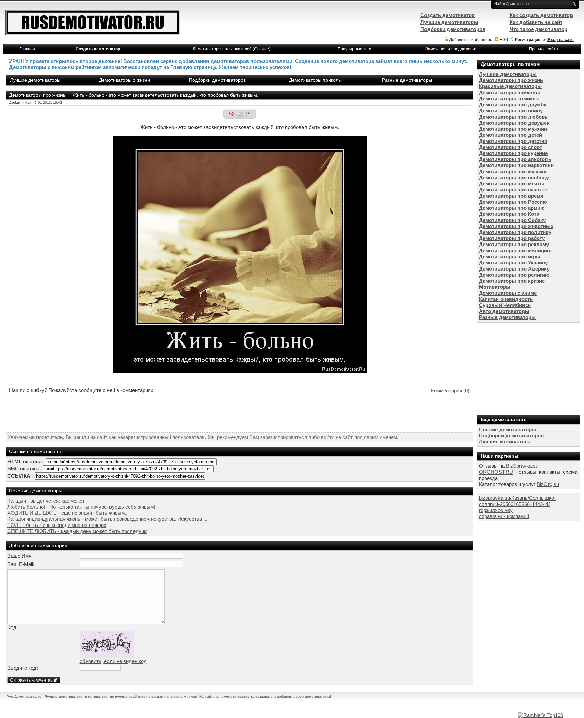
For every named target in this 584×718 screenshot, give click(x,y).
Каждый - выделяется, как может (46, 501)
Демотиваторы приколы (315, 80)
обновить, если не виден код (113, 661)
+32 (239, 113)
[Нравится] (248, 114)
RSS (504, 39)
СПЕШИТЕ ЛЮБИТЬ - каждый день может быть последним (77, 531)
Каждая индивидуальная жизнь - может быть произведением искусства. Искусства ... (107, 519)
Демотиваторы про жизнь (37, 95)
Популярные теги (354, 49)
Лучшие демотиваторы (35, 80)
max (28, 102)
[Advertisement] (240, 414)
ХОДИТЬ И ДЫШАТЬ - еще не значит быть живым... (68, 513)
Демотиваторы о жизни (124, 80)
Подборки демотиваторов (217, 80)
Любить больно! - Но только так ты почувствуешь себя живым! (81, 507)
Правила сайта (543, 49)
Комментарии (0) (450, 390)
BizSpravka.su (522, 466)
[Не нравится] (231, 114)
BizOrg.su (548, 484)
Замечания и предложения (451, 49)
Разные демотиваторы (407, 80)
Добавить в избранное (470, 39)
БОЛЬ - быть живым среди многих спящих (56, 525)
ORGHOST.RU (496, 472)
